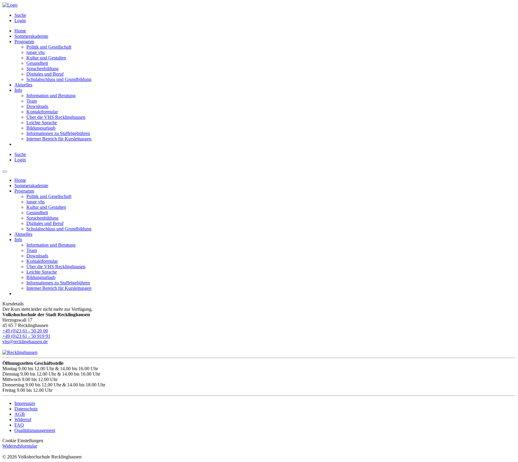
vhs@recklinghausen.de (25, 341)
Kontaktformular (42, 111)
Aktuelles (23, 84)
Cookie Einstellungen (22, 440)
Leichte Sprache (41, 122)
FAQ (19, 425)
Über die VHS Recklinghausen (55, 117)
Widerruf (22, 419)
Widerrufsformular (19, 445)
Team (31, 101)
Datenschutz (26, 408)
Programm (24, 41)
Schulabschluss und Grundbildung (58, 79)
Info (18, 90)
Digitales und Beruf (45, 73)
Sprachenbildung (42, 68)
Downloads (37, 106)
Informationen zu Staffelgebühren (58, 133)
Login (20, 20)
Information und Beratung (51, 95)
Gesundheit (37, 63)
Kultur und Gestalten (46, 57)
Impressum (24, 403)
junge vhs (35, 52)
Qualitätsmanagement (34, 430)
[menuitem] (265, 15)
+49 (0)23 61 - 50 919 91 (26, 336)
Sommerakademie (31, 36)
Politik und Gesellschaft (48, 47)
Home (20, 30)
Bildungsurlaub (40, 127)
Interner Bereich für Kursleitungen (58, 138)
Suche (20, 15)
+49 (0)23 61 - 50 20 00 (25, 330)
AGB (19, 414)
